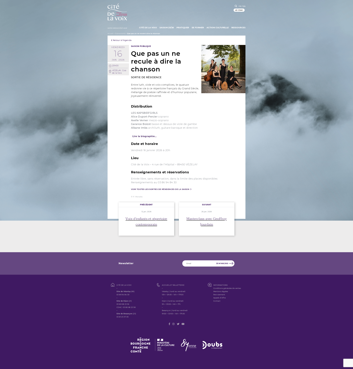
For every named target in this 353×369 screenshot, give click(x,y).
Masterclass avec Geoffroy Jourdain (206, 221)
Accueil (110, 33)
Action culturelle (218, 27)
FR (240, 6)
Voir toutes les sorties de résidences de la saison (160, 189)
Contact (216, 301)
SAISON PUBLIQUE (141, 46)
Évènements (120, 33)
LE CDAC (239, 10)
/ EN (243, 6)
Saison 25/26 (167, 27)
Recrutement (219, 295)
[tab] (176, 136)
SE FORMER (198, 27)
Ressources (238, 27)
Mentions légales (220, 291)
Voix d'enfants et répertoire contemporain (146, 221)
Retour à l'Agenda (121, 40)
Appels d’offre (219, 298)
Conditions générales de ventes (227, 288)
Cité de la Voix (148, 27)
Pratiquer (182, 27)
